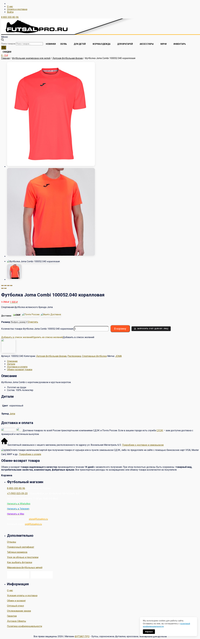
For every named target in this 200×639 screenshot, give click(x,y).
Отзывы (11, 542)
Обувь (63, 44)
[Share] (5, 285)
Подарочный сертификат (20, 547)
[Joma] (8, 352)
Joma (12, 413)
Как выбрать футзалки (19, 562)
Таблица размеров (17, 552)
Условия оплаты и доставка (22, 595)
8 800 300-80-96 (10, 17)
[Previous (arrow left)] (2, 288)
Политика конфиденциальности (24, 626)
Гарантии (12, 616)
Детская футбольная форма (67, 58)
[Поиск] (3, 48)
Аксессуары (147, 44)
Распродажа (74, 356)
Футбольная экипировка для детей (31, 58)
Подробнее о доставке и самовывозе (143, 445)
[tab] (103, 361)
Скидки (7, 52)
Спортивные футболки (94, 356)
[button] (32, 337)
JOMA (118, 356)
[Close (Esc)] (2, 285)
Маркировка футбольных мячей (24, 567)
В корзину (120, 328)
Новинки (51, 44)
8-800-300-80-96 (16, 488)
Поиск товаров (8, 44)
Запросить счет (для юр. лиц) (152, 329)
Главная (5, 58)
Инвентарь (179, 44)
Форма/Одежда (101, 44)
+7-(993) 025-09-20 (17, 493)
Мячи (163, 44)
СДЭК (160, 430)
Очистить (33, 322)
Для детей (80, 44)
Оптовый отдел (15, 605)
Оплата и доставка (17, 9)
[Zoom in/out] (11, 285)
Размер (5, 322)
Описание (12, 361)
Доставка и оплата (17, 366)
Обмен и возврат (16, 600)
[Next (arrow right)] (5, 288)
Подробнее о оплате (30, 454)
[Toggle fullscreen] (8, 285)
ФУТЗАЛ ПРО (82, 636)
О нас (10, 6)
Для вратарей (125, 44)
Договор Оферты (16, 621)
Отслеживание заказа (19, 610)
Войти (10, 12)
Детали (11, 364)
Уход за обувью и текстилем (22, 557)
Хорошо (149, 632)
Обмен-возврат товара (19, 369)
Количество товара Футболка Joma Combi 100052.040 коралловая (37, 328)
